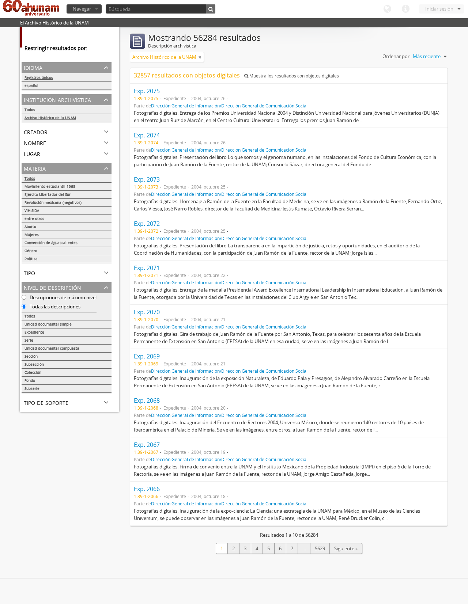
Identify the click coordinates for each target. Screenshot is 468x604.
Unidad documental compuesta (51, 348)
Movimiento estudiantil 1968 (49, 186)
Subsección (34, 364)
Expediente (34, 332)
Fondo (29, 380)
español (31, 85)
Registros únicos (38, 77)
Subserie (31, 388)
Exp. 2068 (147, 400)
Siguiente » (346, 548)
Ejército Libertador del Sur (47, 194)
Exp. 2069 (147, 356)
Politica (31, 258)
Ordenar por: (396, 56)
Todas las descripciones (54, 306)
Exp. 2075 (147, 91)
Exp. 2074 (147, 135)
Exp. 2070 (147, 312)
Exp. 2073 (147, 179)
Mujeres (31, 234)
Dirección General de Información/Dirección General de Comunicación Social (229, 106)
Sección (31, 356)
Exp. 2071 (147, 268)
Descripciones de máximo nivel (63, 297)
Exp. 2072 (147, 224)
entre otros (34, 218)
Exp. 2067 (147, 445)
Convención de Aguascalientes (51, 242)
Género (30, 250)
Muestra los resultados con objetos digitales (293, 76)
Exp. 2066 (147, 489)
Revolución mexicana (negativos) (53, 202)
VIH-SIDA (31, 210)
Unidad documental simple (48, 324)
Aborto (30, 226)
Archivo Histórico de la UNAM (50, 117)
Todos (29, 109)
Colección (32, 372)
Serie (28, 340)
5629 (320, 548)
